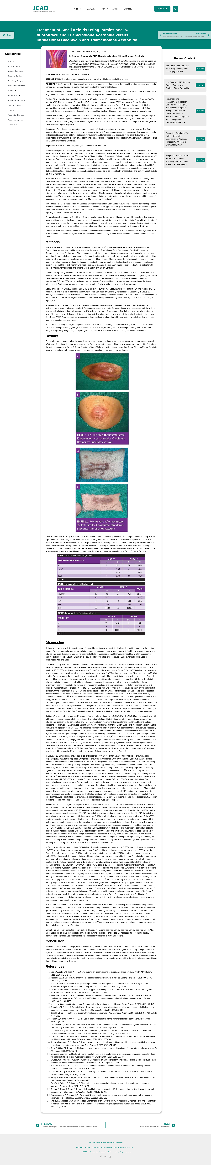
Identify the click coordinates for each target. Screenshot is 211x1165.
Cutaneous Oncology (15, 76)
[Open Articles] (82, 8)
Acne (9, 61)
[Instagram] (110, 1156)
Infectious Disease (14, 105)
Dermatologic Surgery (15, 81)
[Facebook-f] (101, 1156)
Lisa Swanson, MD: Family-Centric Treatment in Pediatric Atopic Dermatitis (178, 85)
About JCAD (79, 1147)
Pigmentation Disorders (16, 115)
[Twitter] (105, 1156)
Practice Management (15, 120)
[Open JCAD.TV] (97, 8)
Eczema (10, 91)
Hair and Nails (12, 95)
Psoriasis (11, 110)
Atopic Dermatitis (14, 66)
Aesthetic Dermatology (16, 71)
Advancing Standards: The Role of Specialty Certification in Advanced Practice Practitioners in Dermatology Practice (177, 139)
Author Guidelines (106, 1147)
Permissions (96, 1147)
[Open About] (119, 8)
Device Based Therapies (16, 86)
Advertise (87, 1147)
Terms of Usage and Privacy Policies (124, 1147)
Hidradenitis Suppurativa (16, 100)
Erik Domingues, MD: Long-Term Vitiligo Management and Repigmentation (178, 69)
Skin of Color (12, 125)
